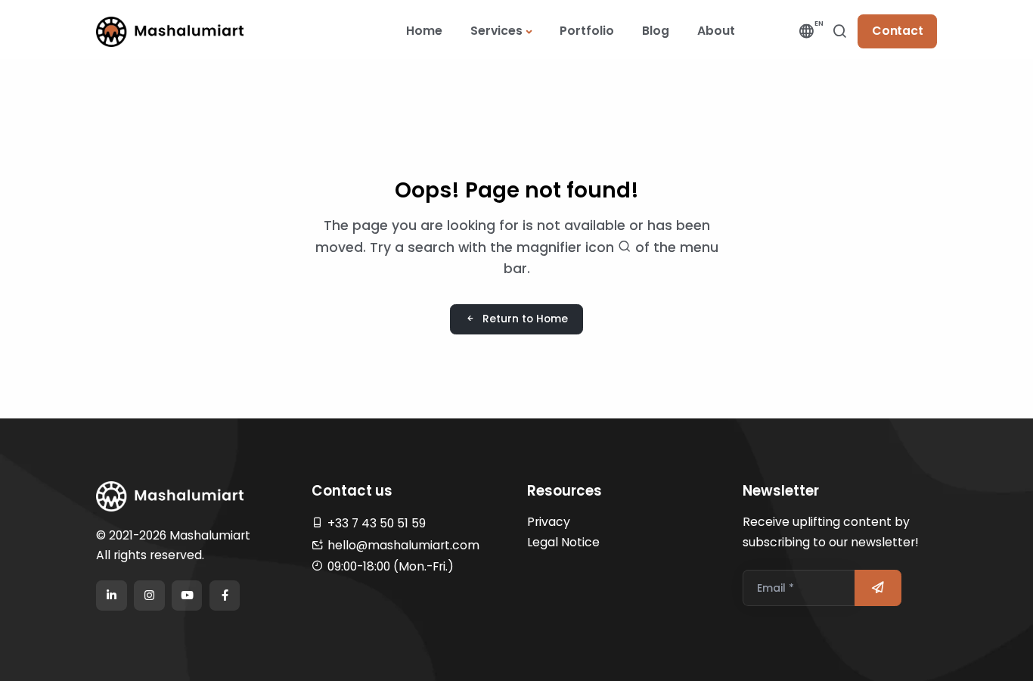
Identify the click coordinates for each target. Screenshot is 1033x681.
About (716, 30)
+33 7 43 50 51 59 (376, 523)
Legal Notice (563, 542)
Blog (655, 30)
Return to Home (525, 318)
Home (424, 30)
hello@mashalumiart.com (403, 545)
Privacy (548, 521)
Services (496, 30)
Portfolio (587, 30)
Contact (897, 30)
